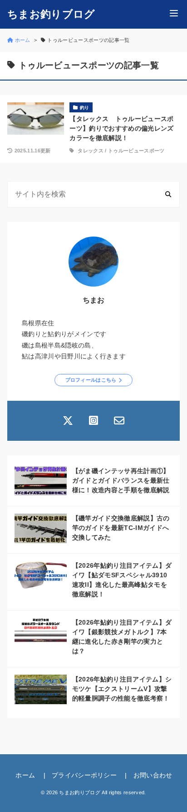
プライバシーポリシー (84, 775)
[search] (168, 194)
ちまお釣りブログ (51, 14)
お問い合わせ (152, 775)
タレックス (90, 150)
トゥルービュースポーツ (136, 150)
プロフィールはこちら (91, 380)
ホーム (25, 775)
